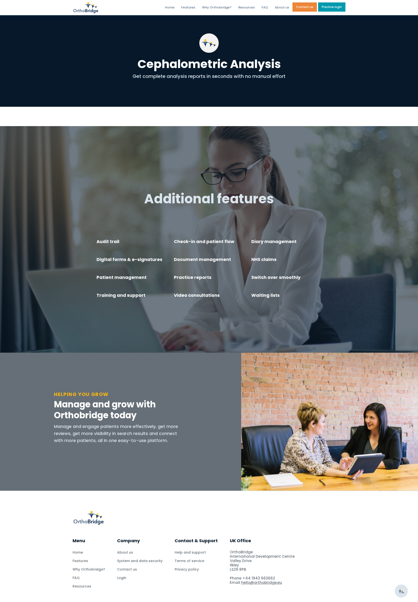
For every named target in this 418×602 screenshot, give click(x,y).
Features (188, 7)
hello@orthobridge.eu (261, 582)
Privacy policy (187, 569)
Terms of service (189, 560)
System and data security (140, 560)
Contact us (304, 7)
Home (169, 7)
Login (121, 577)
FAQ (264, 7)
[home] (100, 8)
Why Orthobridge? (216, 7)
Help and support (190, 552)
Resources (246, 7)
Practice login (332, 7)
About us (282, 7)
